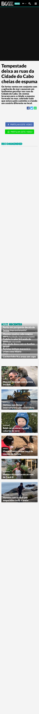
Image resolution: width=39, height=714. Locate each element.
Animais (5, 336)
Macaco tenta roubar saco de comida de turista (18, 452)
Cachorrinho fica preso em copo (19, 356)
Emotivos (6, 495)
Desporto (6, 324)
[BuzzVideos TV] (10, 3)
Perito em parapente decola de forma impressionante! (19, 328)
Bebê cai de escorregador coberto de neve (16, 429)
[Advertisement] (19, 234)
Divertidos (6, 346)
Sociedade (6, 331)
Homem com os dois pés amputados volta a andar (16, 499)
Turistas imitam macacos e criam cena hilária (16, 350)
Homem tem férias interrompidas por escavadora (18, 406)
